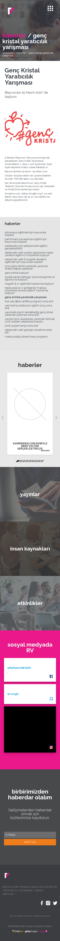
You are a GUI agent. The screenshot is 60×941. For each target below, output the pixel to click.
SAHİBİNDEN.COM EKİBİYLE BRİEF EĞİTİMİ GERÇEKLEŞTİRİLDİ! (30, 446)
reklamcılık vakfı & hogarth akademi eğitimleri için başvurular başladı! (25, 260)
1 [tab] (17, 461)
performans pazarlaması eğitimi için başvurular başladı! (26, 240)
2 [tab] (20, 461)
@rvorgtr (13, 693)
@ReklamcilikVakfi (19, 667)
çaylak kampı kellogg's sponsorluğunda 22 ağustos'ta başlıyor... (30, 278)
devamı (45, 450)
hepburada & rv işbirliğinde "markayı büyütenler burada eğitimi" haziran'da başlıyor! (26, 290)
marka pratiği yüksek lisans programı (26, 336)
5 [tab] (30, 461)
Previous (3, 417)
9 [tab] (42, 461)
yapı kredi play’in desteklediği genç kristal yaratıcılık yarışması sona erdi (29, 313)
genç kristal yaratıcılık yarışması (26, 297)
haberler (21, 52)
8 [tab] (39, 461)
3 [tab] (23, 461)
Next (56, 417)
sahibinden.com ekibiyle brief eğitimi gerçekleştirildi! (26, 247)
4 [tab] (27, 461)
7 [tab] (36, 461)
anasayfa (7, 52)
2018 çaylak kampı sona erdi (21, 325)
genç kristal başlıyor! (17, 272)
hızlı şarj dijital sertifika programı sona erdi (29, 301)
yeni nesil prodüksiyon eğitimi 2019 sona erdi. (28, 307)
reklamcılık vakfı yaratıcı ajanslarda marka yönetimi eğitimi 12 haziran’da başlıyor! (29, 254)
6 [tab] (33, 461)
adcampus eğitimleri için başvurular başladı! (25, 234)
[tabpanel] (30, 414)
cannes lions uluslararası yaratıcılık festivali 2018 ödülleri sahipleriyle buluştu (29, 320)
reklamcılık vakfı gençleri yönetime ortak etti (28, 331)
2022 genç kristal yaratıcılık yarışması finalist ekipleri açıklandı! (26, 267)
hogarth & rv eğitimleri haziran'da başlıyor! (29, 283)
